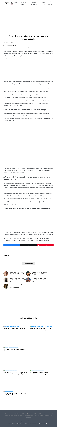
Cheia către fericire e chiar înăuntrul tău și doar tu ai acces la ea (14, 394)
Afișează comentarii (28, 263)
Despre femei (24, 423)
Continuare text (28, 417)
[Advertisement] (28, 20)
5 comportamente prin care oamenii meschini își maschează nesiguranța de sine (41, 373)
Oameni (16, 2)
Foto (28, 47)
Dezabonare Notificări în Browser (44, 423)
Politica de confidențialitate (12, 423)
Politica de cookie (18, 423)
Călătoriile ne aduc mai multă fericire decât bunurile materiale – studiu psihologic (15, 373)
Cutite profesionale (29, 423)
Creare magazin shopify (35, 423)
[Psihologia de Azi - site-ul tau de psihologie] (8, 4)
